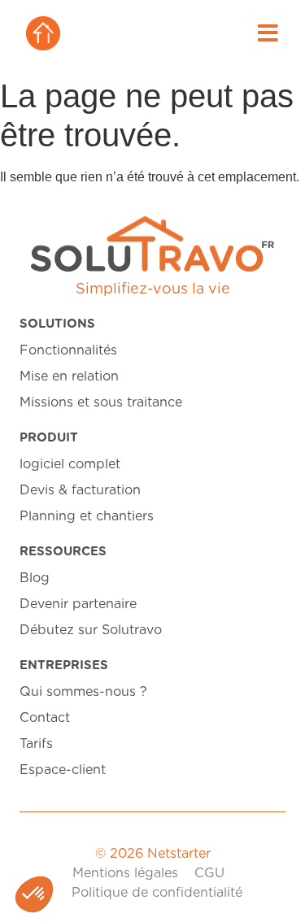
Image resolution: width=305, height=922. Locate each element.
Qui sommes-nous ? (83, 691)
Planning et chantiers (87, 516)
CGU (209, 873)
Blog (35, 578)
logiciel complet (70, 464)
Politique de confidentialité (157, 892)
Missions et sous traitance (101, 402)
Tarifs (36, 743)
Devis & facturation (80, 490)
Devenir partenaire (78, 604)
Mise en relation (69, 376)
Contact (45, 717)
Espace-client (63, 769)
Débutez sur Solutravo (91, 630)
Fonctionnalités (68, 350)
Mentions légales (125, 873)
